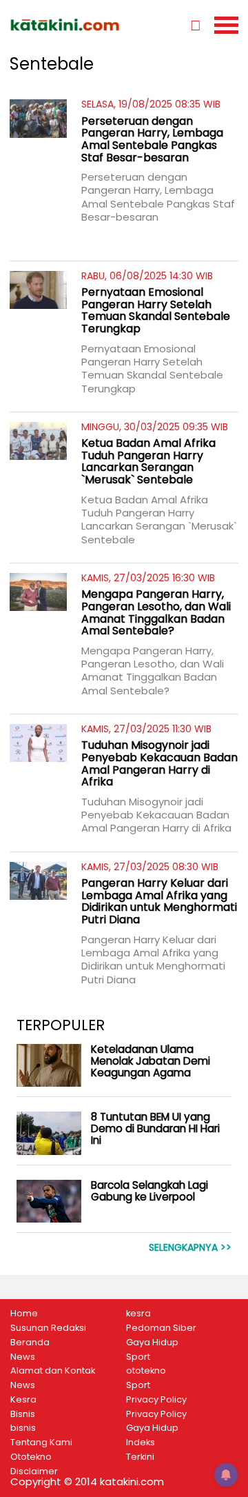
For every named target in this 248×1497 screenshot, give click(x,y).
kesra (138, 1313)
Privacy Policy (156, 1400)
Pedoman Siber (161, 1328)
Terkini (140, 1457)
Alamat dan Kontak (52, 1371)
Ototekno (31, 1457)
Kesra (23, 1400)
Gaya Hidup (152, 1342)
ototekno (146, 1371)
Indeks (140, 1442)
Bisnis (22, 1414)
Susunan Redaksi (48, 1328)
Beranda (30, 1342)
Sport (138, 1357)
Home (24, 1313)
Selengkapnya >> (190, 1248)
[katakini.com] (67, 25)
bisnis (23, 1428)
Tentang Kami (41, 1442)
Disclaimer (34, 1471)
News (22, 1357)
